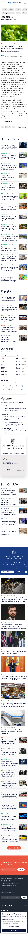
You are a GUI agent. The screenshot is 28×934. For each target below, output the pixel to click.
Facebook (2, 127)
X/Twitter (9, 127)
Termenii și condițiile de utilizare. (10, 923)
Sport (18, 13)
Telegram (13, 127)
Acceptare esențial (14, 926)
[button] (26, 302)
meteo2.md (13, 382)
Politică (18, 10)
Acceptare (14, 930)
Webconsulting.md (10, 892)
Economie (7, 16)
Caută (24, 897)
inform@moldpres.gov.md (10, 885)
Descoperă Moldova (8, 13)
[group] (14, 298)
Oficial (11, 10)
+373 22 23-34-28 (7, 880)
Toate (4, 10)
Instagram (6, 127)
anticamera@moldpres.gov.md (11, 883)
